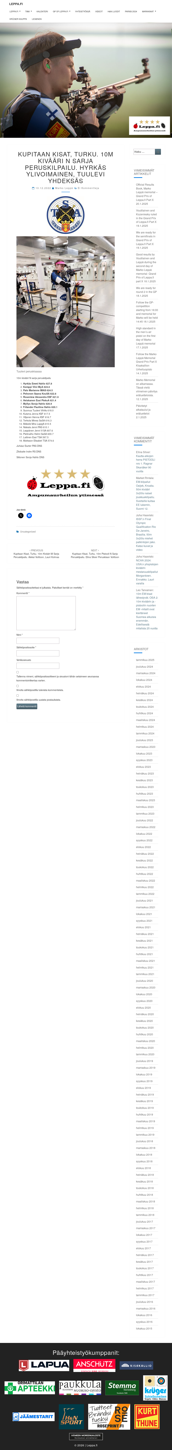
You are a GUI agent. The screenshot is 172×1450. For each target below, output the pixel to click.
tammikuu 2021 (145, 974)
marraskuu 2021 (145, 907)
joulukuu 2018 (144, 1141)
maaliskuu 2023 (145, 800)
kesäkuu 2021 (144, 940)
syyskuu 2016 (144, 1322)
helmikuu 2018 (145, 1208)
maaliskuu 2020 (145, 1041)
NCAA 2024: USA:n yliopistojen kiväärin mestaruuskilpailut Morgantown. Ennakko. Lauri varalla (147, 571)
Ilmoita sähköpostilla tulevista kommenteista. (40, 690)
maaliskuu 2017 (145, 1282)
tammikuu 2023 (145, 813)
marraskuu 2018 (145, 1148)
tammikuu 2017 (145, 1295)
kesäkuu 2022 (144, 860)
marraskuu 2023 (145, 747)
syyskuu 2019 (144, 1081)
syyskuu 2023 (144, 760)
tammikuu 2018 (145, 1215)
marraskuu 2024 (145, 673)
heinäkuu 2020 (145, 1014)
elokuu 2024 (143, 686)
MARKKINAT (148, 11)
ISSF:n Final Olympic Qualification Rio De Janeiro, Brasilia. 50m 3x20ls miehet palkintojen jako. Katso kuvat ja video (146, 534)
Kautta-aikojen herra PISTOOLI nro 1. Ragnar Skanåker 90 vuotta (145, 463)
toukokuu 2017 (145, 1268)
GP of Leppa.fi (60, 11)
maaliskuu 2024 (145, 720)
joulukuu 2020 (144, 981)
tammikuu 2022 (145, 894)
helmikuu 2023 (145, 807)
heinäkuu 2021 (145, 934)
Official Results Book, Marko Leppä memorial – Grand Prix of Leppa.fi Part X (147, 192)
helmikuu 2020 (145, 1048)
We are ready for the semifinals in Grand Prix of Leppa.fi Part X (146, 238)
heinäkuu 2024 (145, 693)
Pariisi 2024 (131, 11)
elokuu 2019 (143, 1088)
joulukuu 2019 (144, 1061)
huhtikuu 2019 (144, 1114)
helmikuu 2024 (145, 727)
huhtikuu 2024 (144, 713)
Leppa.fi (16, 4)
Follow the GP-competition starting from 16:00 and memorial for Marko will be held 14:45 (147, 311)
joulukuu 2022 (144, 820)
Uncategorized (28, 531)
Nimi (19, 634)
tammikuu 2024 (145, 733)
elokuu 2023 (143, 767)
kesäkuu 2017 (144, 1262)
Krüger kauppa (18, 18)
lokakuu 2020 (144, 994)
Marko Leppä (64, 188)
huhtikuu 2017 (144, 1275)
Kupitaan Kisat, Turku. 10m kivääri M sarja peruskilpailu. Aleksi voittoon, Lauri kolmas (36, 554)
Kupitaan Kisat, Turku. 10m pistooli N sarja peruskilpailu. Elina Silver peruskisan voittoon (95, 554)
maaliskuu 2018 (145, 1201)
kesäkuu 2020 (144, 1021)
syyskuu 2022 (144, 840)
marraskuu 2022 (145, 827)
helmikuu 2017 (145, 1288)
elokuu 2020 (143, 1007)
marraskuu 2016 (145, 1308)
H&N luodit (114, 11)
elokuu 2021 (143, 927)
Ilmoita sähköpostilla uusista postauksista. (38, 699)
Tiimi (27, 11)
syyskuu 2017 (144, 1241)
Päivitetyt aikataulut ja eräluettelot (143, 409)
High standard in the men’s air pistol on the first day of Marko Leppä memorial (146, 335)
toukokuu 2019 (145, 1108)
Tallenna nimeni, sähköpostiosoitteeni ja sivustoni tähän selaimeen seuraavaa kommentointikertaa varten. (57, 678)
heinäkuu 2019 (145, 1094)
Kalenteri (42, 11)
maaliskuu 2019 (145, 1121)
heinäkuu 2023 (145, 773)
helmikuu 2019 (145, 1128)
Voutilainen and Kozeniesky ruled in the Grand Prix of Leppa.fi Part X (146, 216)
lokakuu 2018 (144, 1154)
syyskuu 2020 (144, 1001)
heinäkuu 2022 (145, 854)
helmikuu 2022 (145, 887)
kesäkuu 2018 (144, 1181)
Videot (99, 11)
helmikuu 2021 (145, 967)
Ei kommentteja (88, 188)
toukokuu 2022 (145, 867)
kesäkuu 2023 (144, 780)
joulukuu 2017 (144, 1221)
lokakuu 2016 (144, 1315)
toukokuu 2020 (145, 1027)
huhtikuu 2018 (144, 1195)
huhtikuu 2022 (144, 874)
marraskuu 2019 (145, 1068)
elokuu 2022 (143, 847)
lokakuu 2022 (144, 834)
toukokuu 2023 (145, 787)
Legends (37, 18)
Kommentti (22, 593)
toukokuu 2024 (145, 707)
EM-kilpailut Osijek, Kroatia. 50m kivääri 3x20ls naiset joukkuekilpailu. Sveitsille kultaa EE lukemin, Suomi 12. (145, 495)
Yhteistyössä (82, 11)
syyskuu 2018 (144, 1161)
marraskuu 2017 (145, 1228)
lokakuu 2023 (144, 753)
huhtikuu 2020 (144, 1034)
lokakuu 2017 (144, 1235)
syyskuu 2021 (144, 921)
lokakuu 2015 (144, 1328)
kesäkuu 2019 (144, 1101)
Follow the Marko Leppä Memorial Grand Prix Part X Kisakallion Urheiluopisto (146, 361)
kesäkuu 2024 (144, 700)
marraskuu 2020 (145, 987)
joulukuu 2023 (144, 740)
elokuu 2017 (143, 1248)
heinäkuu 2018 (145, 1175)
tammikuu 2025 (145, 660)
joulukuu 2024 (144, 666)
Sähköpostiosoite (26, 647)
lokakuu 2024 (144, 680)
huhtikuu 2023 (144, 793)
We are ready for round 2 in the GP (146, 290)
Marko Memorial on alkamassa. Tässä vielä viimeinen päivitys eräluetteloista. (146, 387)
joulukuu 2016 (144, 1302)
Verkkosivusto (23, 660)
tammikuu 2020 (145, 1054)
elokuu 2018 (143, 1168)
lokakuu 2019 (144, 1074)
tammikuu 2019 (145, 1135)
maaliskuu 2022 (145, 880)
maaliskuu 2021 (145, 961)
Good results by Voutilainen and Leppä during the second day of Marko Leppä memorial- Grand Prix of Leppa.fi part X (146, 267)
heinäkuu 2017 (145, 1255)
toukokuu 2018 (145, 1188)
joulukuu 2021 (144, 900)
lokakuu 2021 (144, 914)
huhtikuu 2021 (144, 954)
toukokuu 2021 (145, 947)
